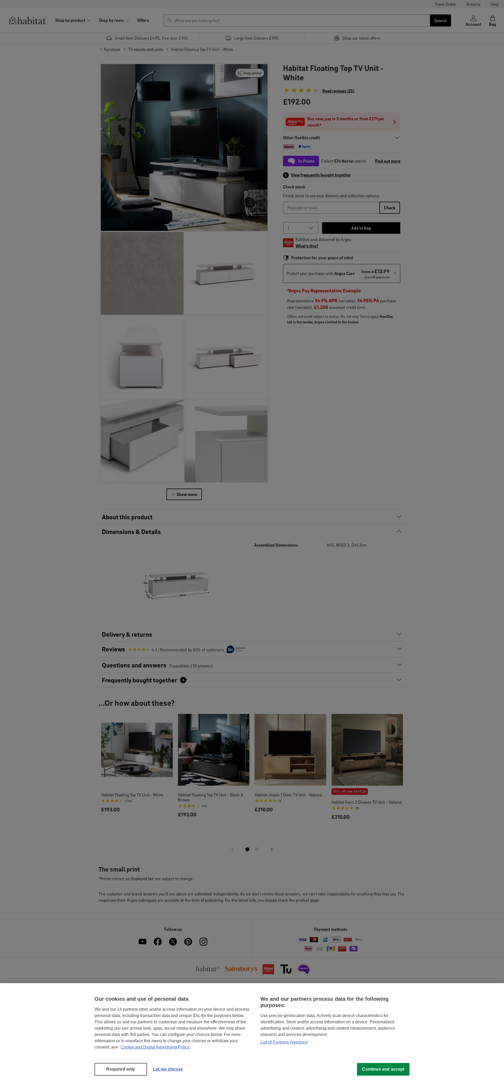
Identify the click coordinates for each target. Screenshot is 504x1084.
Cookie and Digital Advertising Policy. (155, 1047)
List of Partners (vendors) (284, 1042)
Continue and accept (383, 1069)
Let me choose (168, 1069)
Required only (120, 1069)
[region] (252, 1033)
